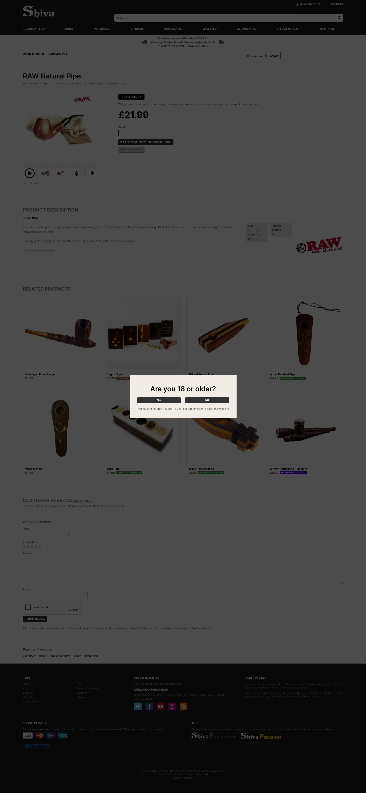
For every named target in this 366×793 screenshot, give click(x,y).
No (207, 399)
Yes (158, 399)
